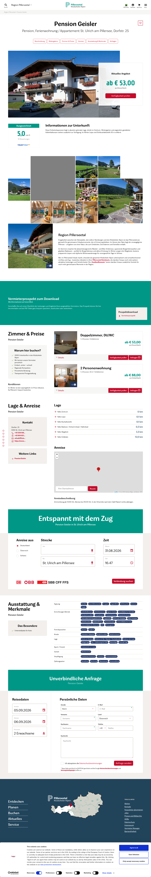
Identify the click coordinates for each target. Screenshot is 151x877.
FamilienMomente (98, 262)
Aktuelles (15, 818)
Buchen (13, 813)
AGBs (126, 819)
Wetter (127, 803)
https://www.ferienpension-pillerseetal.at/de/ (19, 441)
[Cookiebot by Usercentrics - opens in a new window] (13, 873)
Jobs (126, 813)
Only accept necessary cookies (134, 861)
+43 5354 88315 (19, 433)
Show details (107, 873)
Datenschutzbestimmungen (90, 763)
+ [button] (57, 454)
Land (99, 714)
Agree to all (134, 848)
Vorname (64, 714)
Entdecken (16, 801)
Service (13, 824)
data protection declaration (50, 864)
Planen (13, 807)
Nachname (64, 724)
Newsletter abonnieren (133, 809)
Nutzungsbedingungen (68, 770)
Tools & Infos (129, 799)
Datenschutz (129, 822)
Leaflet (116, 492)
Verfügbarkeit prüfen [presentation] (120, 95)
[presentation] (140, 23)
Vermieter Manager (132, 828)
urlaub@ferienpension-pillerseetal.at (19, 438)
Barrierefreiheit (130, 831)
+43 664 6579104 (19, 435)
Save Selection (134, 854)
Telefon (100, 724)
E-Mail (100, 705)
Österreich (21, 551)
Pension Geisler (19, 458)
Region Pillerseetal (21, 5)
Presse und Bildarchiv (133, 816)
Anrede (63, 705)
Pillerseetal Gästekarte (101, 260)
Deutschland (21, 545)
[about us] (126, 6)
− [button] (57, 457)
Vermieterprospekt (126, 316)
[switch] (59, 873)
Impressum (129, 825)
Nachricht (64, 736)
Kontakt (127, 806)
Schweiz (21, 556)
